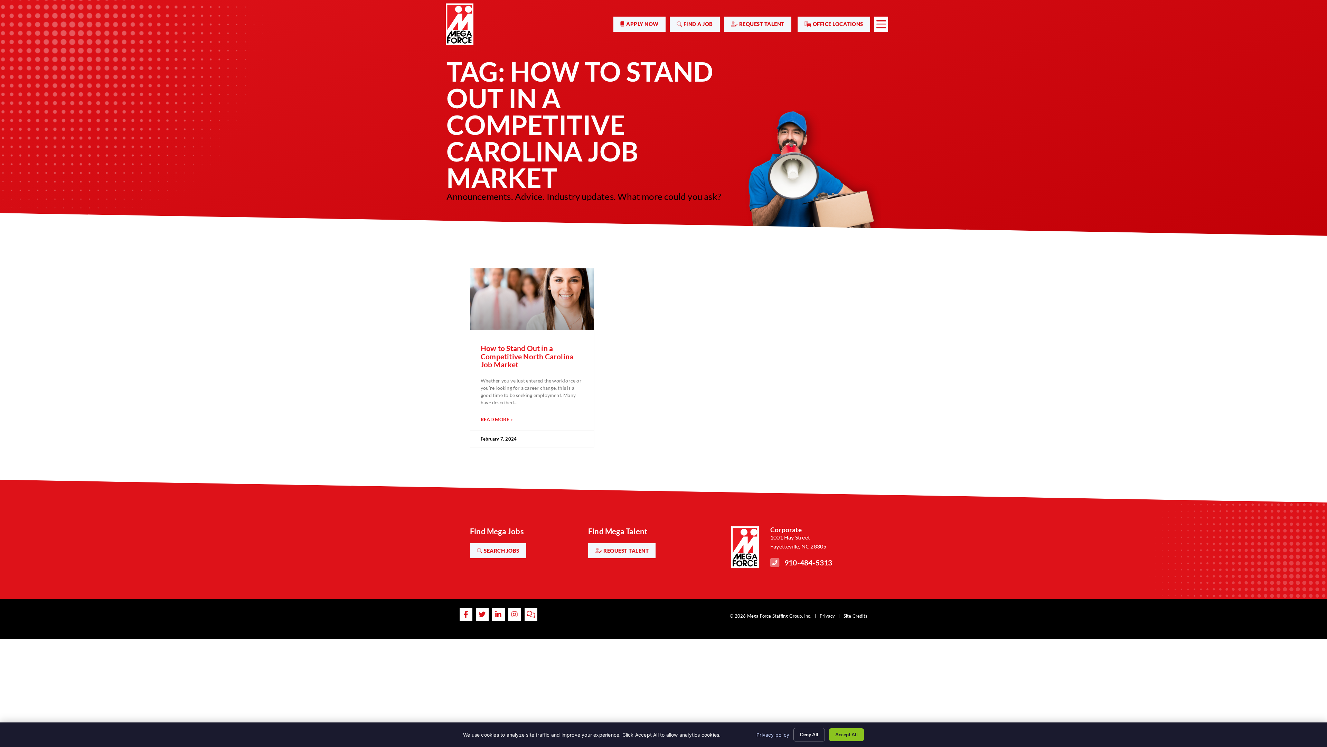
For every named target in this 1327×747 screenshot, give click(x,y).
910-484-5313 (808, 562)
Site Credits (855, 616)
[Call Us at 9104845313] (774, 562)
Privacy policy (772, 735)
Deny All (809, 734)
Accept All (846, 734)
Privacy (827, 616)
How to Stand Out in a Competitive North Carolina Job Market (527, 356)
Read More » (497, 419)
